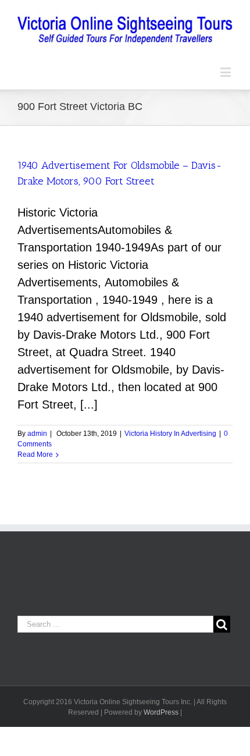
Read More (35, 454)
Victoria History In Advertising (170, 434)
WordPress (161, 712)
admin (37, 434)
